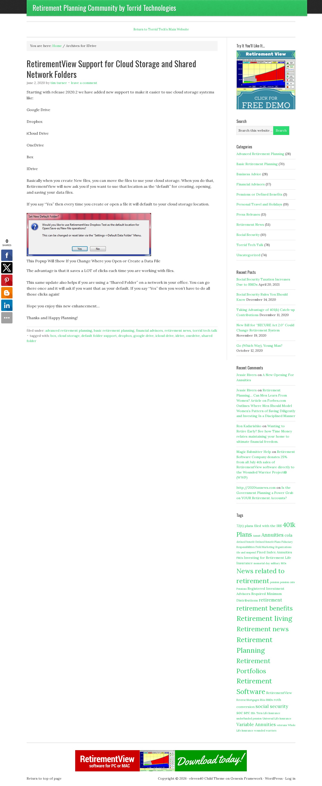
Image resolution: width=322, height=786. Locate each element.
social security (272, 706)
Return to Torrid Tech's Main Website (161, 29)
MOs (283, 563)
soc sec (243, 712)
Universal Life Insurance (277, 718)
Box (53, 336)
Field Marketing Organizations (273, 547)
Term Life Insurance (268, 713)
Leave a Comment (84, 83)
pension (274, 582)
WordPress (274, 778)
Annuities (272, 535)
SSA (253, 713)
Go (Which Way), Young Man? (259, 345)
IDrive (179, 336)
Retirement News (178, 330)
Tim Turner (58, 83)
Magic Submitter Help (253, 452)
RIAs (262, 700)
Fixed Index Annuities (274, 552)
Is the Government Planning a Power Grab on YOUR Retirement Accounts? (264, 492)
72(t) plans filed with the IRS (259, 526)
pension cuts (287, 582)
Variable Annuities (256, 724)
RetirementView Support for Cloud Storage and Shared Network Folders (111, 68)
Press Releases (248, 214)
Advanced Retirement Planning (68, 330)
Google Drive (143, 336)
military (275, 563)
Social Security (248, 235)
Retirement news (262, 629)
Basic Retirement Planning (114, 330)
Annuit (256, 535)
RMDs (269, 700)
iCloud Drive (164, 336)
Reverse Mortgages (247, 700)
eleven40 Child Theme (207, 778)
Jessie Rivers (246, 375)
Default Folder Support (99, 336)
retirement (270, 600)
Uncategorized (248, 255)
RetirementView (279, 693)
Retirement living (264, 618)
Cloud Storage (69, 336)
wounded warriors (265, 730)
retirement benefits (264, 608)
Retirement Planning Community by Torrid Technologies (104, 7)
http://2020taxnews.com (256, 487)
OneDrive (193, 336)
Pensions (241, 588)
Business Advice (248, 174)
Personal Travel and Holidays (259, 204)
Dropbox (125, 336)
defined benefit (245, 542)
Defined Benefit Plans (268, 542)
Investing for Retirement (264, 558)
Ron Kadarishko (248, 426)
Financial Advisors (149, 330)
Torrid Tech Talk (205, 330)
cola (288, 535)
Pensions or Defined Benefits (259, 194)
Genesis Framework (246, 778)
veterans (282, 725)
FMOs (239, 558)
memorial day (262, 563)
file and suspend (246, 552)
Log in (290, 778)
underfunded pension (249, 718)
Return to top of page (44, 778)
